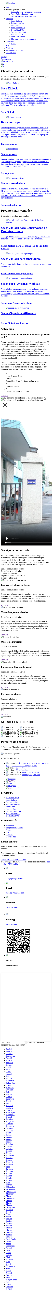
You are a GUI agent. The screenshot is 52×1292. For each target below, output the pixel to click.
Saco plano (15, 25)
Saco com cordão (18, 37)
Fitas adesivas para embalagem (23, 39)
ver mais (4, 395)
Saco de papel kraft (18, 32)
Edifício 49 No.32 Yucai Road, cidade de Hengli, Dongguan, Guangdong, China (27, 764)
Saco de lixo (11, 809)
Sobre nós (10, 41)
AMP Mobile (13, 864)
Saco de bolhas (17, 34)
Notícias (9, 48)
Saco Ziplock (16, 21)
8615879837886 (12, 907)
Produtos (9, 19)
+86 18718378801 (22, 770)
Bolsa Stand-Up (17, 30)
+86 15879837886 (22, 768)
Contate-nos (11, 53)
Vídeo (13, 43)
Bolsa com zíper (17, 23)
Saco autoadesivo (18, 28)
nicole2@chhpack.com (31, 775)
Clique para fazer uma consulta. (13, 859)
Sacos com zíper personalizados (23, 16)
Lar (7, 7)
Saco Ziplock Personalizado (22, 14)
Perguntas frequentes (14, 50)
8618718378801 (12, 925)
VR (7, 46)
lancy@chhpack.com (30, 772)
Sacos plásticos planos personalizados (26, 12)
